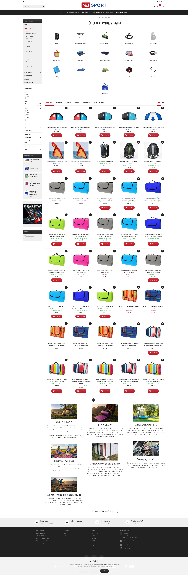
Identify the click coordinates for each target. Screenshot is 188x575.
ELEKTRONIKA (109, 12)
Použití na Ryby (28, 131)
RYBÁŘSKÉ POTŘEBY (121, 12)
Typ (25, 92)
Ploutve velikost (28, 124)
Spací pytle (28, 59)
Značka (26, 108)
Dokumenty (95, 533)
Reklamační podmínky (42, 540)
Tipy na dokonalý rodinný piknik (64, 461)
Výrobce (26, 149)
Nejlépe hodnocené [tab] (99, 103)
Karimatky (28, 46)
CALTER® (28, 112)
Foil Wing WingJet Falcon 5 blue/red (80, 127)
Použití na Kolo (28, 134)
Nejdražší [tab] (76, 103)
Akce (27, 94)
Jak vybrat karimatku (105, 424)
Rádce (65, 535)
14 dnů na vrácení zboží (137, 521)
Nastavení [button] (83, 571)
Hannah (27, 115)
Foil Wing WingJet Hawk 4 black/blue (105, 127)
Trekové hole (29, 66)
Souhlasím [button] (104, 571)
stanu (57, 435)
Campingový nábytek (31, 33)
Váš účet (160, 1)
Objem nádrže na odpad (30, 146)
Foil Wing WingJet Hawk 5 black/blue (129, 127)
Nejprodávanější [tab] (86, 103)
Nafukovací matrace (30, 49)
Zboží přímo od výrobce (76, 521)
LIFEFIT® (27, 119)
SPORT (61, 12)
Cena (26, 101)
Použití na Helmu (28, 137)
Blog (65, 533)
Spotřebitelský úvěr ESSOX (43, 543)
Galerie (93, 535)
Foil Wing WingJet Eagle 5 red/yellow (81, 162)
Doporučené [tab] (59, 103)
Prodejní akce (95, 543)
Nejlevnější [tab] (68, 103)
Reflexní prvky (29, 54)
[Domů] (94, 5)
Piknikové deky (29, 51)
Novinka (28, 96)
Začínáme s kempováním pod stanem (146, 424)
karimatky (119, 430)
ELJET (27, 114)
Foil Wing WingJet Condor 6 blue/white (153, 127)
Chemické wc (29, 41)
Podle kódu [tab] (49, 103)
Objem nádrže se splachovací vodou (31, 141)
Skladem (28, 98)
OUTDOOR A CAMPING (71, 13)
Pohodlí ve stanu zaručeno (64, 422)
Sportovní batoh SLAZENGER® (105, 162)
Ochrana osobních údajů (42, 538)
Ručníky (27, 56)
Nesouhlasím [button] (94, 571)
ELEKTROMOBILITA (97, 12)
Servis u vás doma (105, 521)
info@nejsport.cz (30, 236)
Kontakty (94, 538)
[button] (163, 6)
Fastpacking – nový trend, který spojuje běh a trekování (64, 494)
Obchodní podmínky (41, 535)
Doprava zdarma (44, 521)
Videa (93, 545)
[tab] (159, 102)
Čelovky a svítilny (30, 39)
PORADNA (66, 530)
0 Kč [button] (159, 6)
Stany (27, 61)
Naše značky (95, 540)
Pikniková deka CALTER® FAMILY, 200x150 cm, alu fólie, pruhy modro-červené (81, 381)
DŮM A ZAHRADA (85, 12)
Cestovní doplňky (30, 36)
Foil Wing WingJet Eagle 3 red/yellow (57, 162)
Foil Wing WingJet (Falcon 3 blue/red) (57, 127)
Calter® (27, 111)
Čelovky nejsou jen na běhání (146, 459)
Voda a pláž (28, 69)
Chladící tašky (29, 44)
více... (26, 120)
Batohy (27, 31)
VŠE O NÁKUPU (40, 530)
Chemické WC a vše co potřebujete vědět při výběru (105, 463)
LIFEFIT (27, 117)
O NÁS (93, 530)
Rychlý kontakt (29, 238)
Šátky (27, 64)
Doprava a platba (40, 533)
